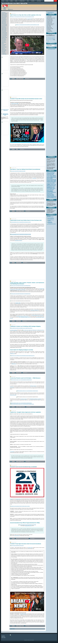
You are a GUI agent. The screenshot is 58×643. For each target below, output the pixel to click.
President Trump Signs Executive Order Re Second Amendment (25, 543)
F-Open (51, 184)
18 (49, 38)
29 (54, 39)
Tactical (48, 29)
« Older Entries (12, 628)
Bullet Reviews (4, 42)
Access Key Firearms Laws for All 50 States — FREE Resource (25, 378)
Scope (48, 193)
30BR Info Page (4, 29)
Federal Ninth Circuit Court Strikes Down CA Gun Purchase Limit (26, 220)
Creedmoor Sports (50, 181)
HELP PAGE (3, 51)
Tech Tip (48, 30)
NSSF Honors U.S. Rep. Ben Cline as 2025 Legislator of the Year (25, 15)
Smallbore (49, 196)
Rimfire (52, 192)
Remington (49, 192)
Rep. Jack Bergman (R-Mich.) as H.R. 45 (25, 317)
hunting (49, 186)
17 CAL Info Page (4, 24)
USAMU (52, 197)
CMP (55, 180)
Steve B (48, 158)
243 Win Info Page (4, 32)
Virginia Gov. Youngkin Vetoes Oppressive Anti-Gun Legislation (25, 412)
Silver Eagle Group (17, 535)
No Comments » (27, 78)
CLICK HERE (34, 178)
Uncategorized (49, 31)
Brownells (49, 179)
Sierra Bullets (51, 195)
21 (53, 38)
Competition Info (4, 19)
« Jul (48, 41)
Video (55, 197)
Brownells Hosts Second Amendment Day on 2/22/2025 (23, 466)
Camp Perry (50, 180)
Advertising (3, 635)
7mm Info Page (4, 36)
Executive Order (30, 547)
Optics (48, 26)
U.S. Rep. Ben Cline (29, 18)
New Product (48, 24)
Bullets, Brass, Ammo (19, 538)
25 (49, 39)
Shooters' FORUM (4, 13)
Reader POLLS (4, 49)
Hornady (54, 185)
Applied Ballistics (50, 175)
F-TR (54, 184)
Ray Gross (48, 160)
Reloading (48, 27)
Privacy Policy (3, 637)
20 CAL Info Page (4, 25)
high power (49, 185)
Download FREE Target (28, 525)
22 (54, 38)
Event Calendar (4, 50)
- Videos (20, 78)
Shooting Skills (26, 538)
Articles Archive (4, 17)
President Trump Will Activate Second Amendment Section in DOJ (26, 98)
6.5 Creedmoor (51, 173)
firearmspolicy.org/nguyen (18, 240)
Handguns (17, 262)
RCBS (52, 189)
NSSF (50, 188)
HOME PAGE (4, 12)
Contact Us (3, 636)
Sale (55, 192)
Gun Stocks (3, 45)
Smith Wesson (53, 196)
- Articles (17, 78)
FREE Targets (4, 38)
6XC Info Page (4, 31)
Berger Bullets (50, 178)
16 (46, 38)
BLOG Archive (4, 18)
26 (50, 39)
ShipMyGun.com (12, 353)
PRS (50, 189)
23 (46, 39)
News (22, 78)
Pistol (48, 189)
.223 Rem (51, 172)
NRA (48, 188)
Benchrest (53, 176)
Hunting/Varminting (49, 23)
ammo (48, 174)
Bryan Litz (53, 179)
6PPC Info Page (4, 30)
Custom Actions (4, 44)
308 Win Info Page (4, 37)
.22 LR (48, 172)
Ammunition (51, 174)
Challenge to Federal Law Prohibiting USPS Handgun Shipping (25, 326)
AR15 (54, 175)
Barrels (3, 43)
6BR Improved (4, 23)
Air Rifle (52, 173)
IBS (51, 186)
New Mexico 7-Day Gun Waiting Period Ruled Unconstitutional (25, 169)
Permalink (13, 78)
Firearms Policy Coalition (14, 103)
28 (53, 39)
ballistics (48, 176)
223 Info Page (4, 26)
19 (50, 38)
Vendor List (3, 48)
